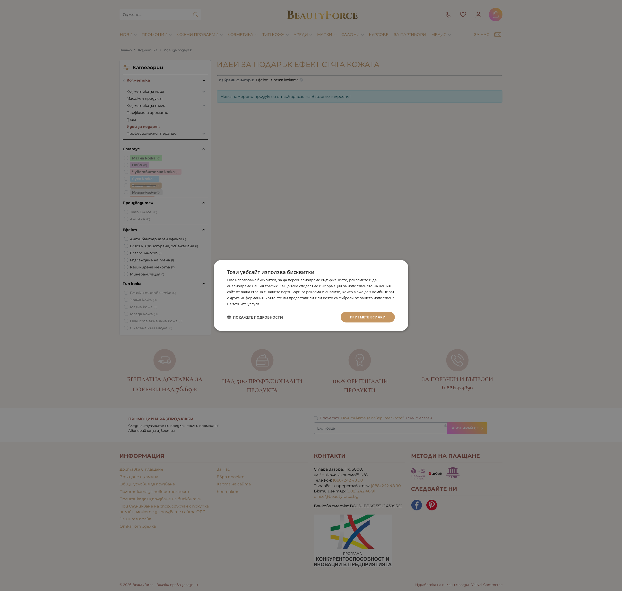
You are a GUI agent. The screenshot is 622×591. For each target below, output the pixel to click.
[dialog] (311, 295)
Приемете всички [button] (368, 317)
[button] (255, 317)
